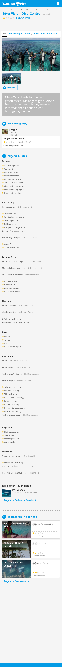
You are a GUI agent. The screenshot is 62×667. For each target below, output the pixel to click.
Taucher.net (14, 4)
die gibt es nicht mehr (13, 138)
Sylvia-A (13, 129)
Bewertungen (15, 33)
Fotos (27, 33)
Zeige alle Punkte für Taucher (19, 500)
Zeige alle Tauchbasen (15, 581)
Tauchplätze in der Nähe (45, 33)
